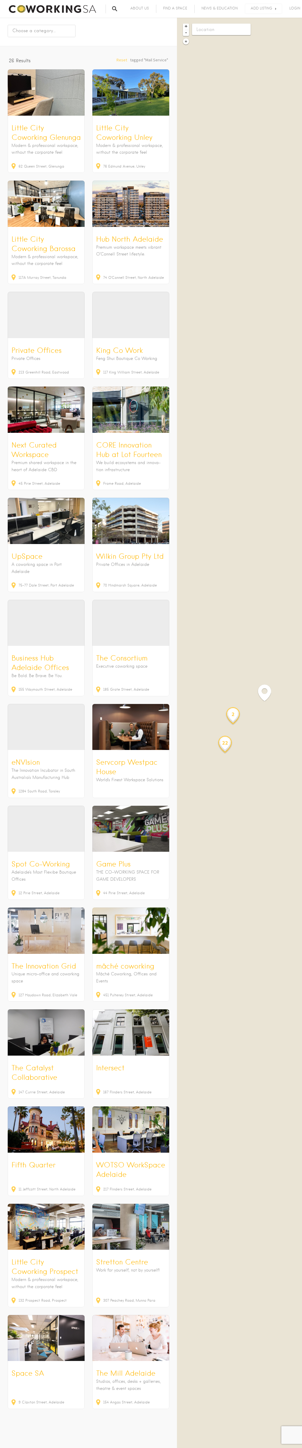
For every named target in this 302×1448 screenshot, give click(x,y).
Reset (121, 60)
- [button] (186, 32)
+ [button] (186, 26)
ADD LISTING (261, 8)
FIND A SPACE (175, 8)
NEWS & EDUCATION (219, 8)
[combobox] (42, 31)
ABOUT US (139, 8)
